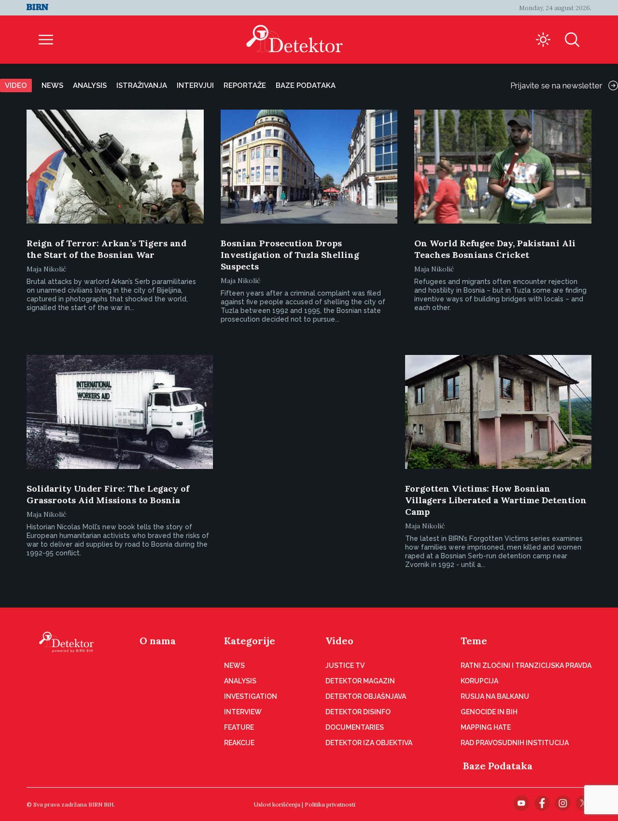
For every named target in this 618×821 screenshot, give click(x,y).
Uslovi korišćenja (277, 804)
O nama (158, 641)
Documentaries (354, 727)
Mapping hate (486, 727)
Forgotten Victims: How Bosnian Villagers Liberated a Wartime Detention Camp (496, 500)
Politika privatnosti (330, 804)
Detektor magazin (360, 681)
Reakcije (239, 743)
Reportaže (245, 85)
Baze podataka (306, 85)
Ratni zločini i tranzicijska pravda (526, 665)
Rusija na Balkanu (495, 696)
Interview (243, 712)
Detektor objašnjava (365, 696)
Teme (474, 641)
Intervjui (195, 85)
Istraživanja (141, 85)
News (52, 85)
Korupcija (479, 681)
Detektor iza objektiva (368, 743)
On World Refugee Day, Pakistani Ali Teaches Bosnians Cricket (495, 249)
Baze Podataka (498, 766)
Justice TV (345, 665)
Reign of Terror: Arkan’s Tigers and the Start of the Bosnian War (106, 249)
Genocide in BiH (489, 712)
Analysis (90, 85)
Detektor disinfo (358, 712)
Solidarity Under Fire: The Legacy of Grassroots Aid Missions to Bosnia (108, 494)
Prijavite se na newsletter (556, 85)
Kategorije (249, 641)
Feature (239, 727)
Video (16, 85)
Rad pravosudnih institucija (515, 743)
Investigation (250, 696)
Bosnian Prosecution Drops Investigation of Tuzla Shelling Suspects (290, 255)
